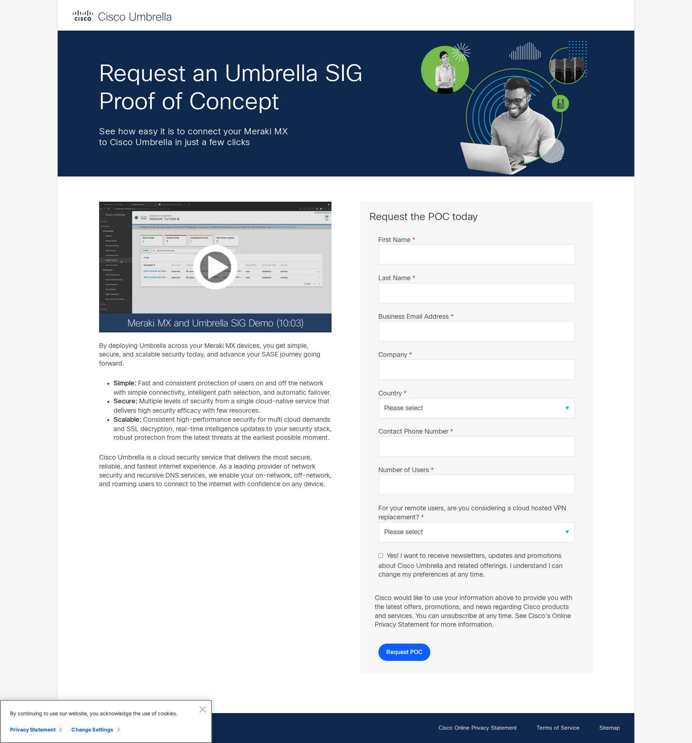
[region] (106, 721)
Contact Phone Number (415, 431)
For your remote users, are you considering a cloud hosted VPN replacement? (472, 513)
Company (395, 354)
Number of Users (406, 470)
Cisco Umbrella (122, 15)
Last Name (396, 278)
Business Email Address (415, 316)
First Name (396, 239)
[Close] (202, 709)
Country (392, 393)
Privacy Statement (33, 729)
